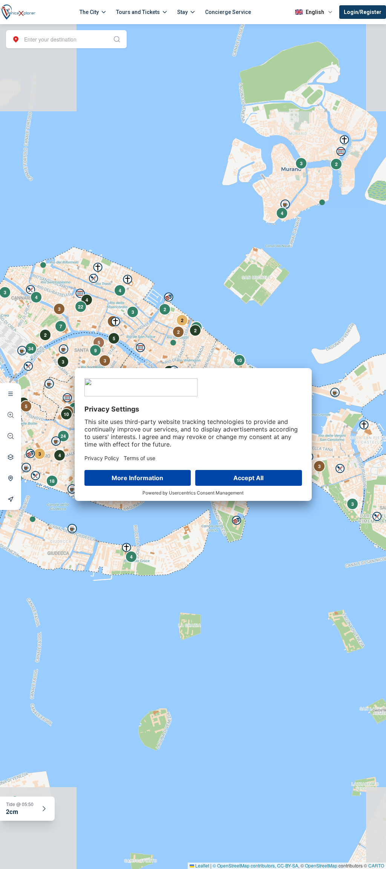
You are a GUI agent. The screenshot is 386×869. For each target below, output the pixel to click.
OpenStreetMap (321, 865)
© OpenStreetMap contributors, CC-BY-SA (255, 865)
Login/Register (362, 12)
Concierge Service (228, 12)
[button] (43, 265)
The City (89, 12)
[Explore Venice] (10, 393)
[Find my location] (10, 478)
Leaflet (201, 865)
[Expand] (44, 808)
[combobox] (66, 39)
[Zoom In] (10, 414)
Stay (182, 12)
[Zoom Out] (10, 436)
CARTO (376, 865)
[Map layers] (10, 457)
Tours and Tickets (138, 12)
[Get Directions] (10, 499)
